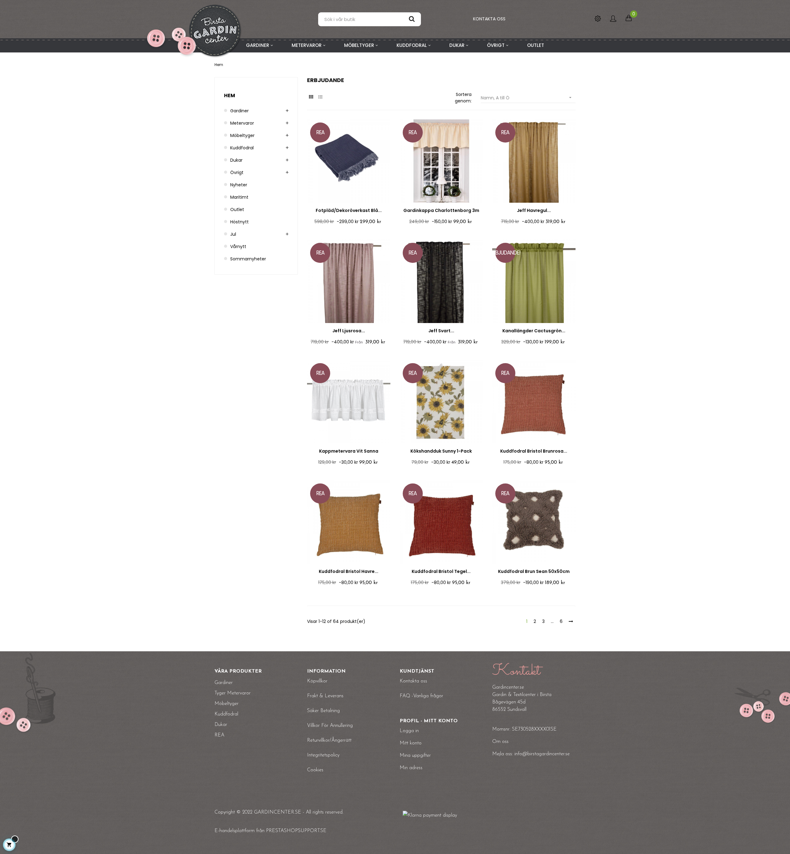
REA (219, 735)
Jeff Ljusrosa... (348, 331)
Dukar (236, 160)
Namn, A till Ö (527, 98)
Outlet (237, 209)
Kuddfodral (242, 148)
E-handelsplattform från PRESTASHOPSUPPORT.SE (270, 830)
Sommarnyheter (248, 259)
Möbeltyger (242, 135)
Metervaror (242, 123)
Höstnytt (239, 222)
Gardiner (239, 111)
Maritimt (239, 197)
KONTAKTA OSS (489, 19)
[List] (320, 97)
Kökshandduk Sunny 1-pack (441, 451)
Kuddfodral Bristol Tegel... (441, 571)
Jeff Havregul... (534, 210)
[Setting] (597, 19)
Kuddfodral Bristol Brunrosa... (533, 451)
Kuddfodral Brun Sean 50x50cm (534, 571)
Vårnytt (238, 246)
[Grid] (311, 97)
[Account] (613, 19)
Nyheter (238, 185)
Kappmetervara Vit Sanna (348, 451)
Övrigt (236, 172)
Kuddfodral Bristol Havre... (348, 571)
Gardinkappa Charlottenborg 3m (441, 210)
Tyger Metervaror (232, 693)
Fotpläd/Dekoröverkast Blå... (349, 210)
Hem (229, 95)
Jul (233, 234)
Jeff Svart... (441, 331)
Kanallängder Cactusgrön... (533, 331)
